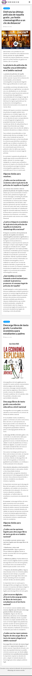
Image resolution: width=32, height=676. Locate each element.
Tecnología (6, 8)
